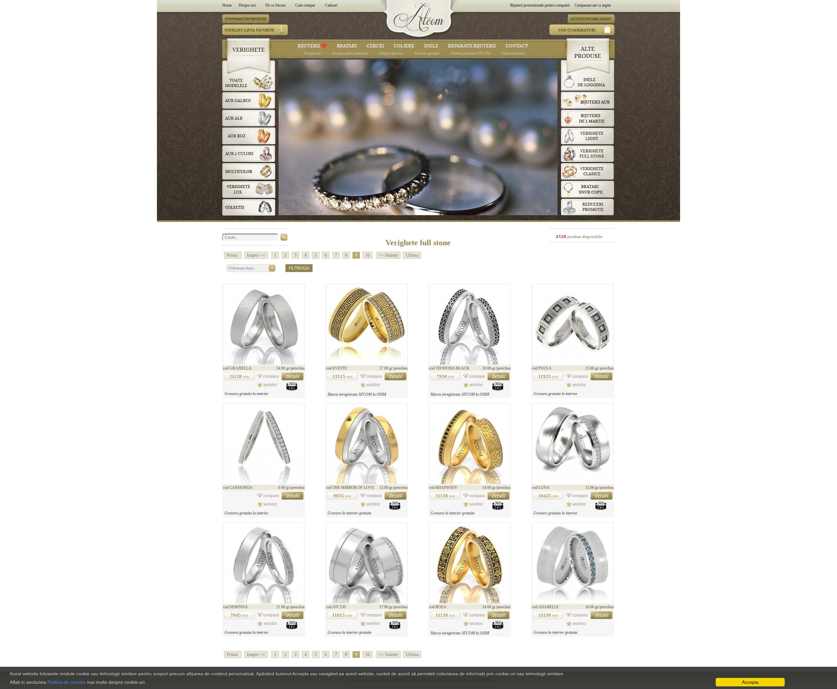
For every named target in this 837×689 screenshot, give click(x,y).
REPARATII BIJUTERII (472, 45)
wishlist (270, 385)
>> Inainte (388, 255)
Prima (233, 255)
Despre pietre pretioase (350, 53)
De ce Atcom (275, 5)
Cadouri (331, 5)
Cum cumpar (305, 5)
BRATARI (347, 45)
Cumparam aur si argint (592, 5)
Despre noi (247, 5)
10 (367, 255)
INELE (431, 45)
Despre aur (312, 53)
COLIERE (404, 45)
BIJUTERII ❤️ (312, 45)
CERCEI (375, 45)
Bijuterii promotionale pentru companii (540, 5)
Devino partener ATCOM (470, 53)
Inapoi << (256, 255)
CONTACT (516, 45)
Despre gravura (391, 53)
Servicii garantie (427, 53)
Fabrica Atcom (513, 53)
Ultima (412, 255)
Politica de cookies (66, 682)
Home (228, 5)
